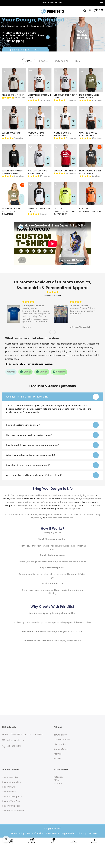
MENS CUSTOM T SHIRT (13, 95)
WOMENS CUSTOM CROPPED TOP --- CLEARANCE (11, 211)
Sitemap (58, 753)
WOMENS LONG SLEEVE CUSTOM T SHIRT (12, 172)
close (5, 3)
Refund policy (60, 734)
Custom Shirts (9, 786)
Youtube (58, 783)
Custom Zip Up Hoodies (13, 810)
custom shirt (56, 498)
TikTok (57, 780)
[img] (52, 292)
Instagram (58, 777)
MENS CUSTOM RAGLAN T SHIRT (39, 210)
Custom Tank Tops (11, 801)
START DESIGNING (23, 50)
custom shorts (80, 502)
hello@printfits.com (16, 740)
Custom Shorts (9, 791)
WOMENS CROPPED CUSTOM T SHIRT (88, 134)
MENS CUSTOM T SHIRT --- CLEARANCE (91, 172)
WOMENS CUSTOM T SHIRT (11, 134)
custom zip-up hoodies (53, 508)
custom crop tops (85, 505)
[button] (50, 332)
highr (45, 517)
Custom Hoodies (10, 777)
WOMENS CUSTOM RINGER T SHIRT (62, 134)
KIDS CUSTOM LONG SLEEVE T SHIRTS (37, 172)
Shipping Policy (61, 749)
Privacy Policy (60, 744)
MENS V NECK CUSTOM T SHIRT (39, 96)
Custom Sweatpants (12, 796)
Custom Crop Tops (11, 806)
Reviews (57, 758)
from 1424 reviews (52, 295)
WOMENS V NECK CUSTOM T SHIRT (36, 134)
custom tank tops (56, 505)
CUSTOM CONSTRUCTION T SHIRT (91, 210)
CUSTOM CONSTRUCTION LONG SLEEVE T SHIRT (64, 211)
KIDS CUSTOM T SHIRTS (65, 170)
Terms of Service (62, 739)
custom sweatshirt (31, 498)
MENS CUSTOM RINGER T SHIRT (65, 96)
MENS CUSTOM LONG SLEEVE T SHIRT (89, 96)
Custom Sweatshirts (11, 782)
